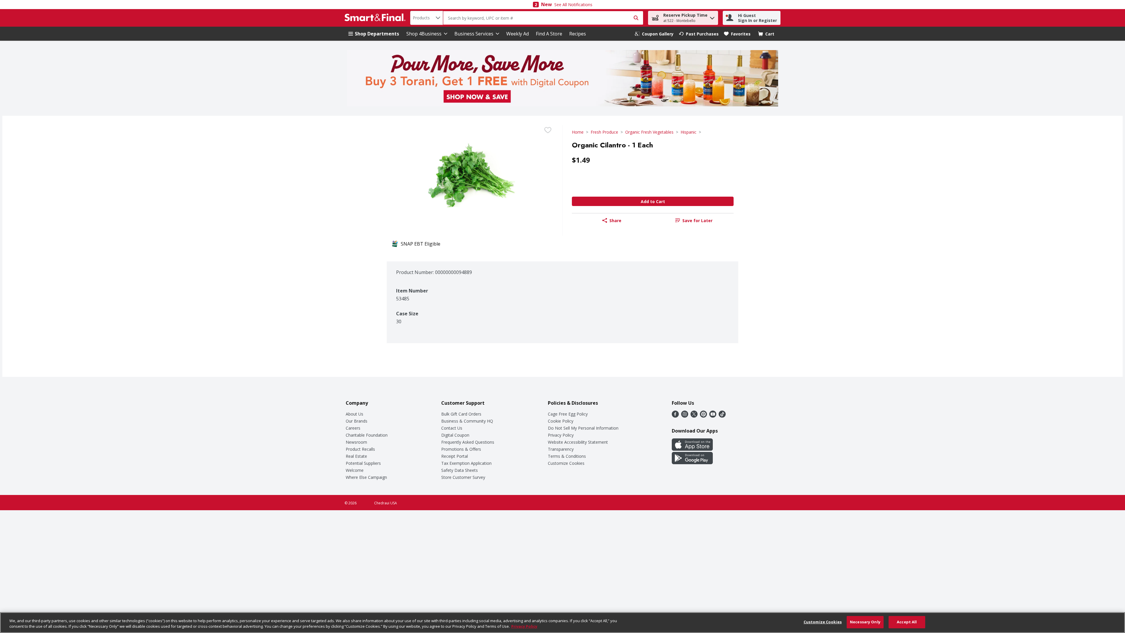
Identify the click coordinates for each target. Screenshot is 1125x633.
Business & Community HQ (467, 421)
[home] (376, 17)
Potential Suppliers (363, 463)
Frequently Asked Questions (467, 442)
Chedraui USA (385, 503)
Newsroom (356, 442)
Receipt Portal (454, 456)
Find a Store (549, 33)
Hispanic (688, 132)
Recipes (577, 33)
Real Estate (356, 456)
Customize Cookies (566, 463)
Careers (353, 428)
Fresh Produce (604, 132)
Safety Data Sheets (459, 470)
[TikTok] (722, 416)
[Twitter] (694, 416)
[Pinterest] (703, 416)
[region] (562, 622)
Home (578, 132)
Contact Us (451, 428)
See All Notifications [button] (573, 4)
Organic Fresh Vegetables (649, 132)
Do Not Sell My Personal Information (583, 428)
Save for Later (697, 220)
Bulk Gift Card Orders (461, 414)
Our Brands (356, 421)
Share (615, 220)
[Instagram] (684, 416)
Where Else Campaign (366, 477)
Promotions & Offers (461, 449)
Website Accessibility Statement (578, 442)
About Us (354, 414)
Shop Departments (377, 33)
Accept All (907, 622)
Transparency (561, 449)
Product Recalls (360, 449)
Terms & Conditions (567, 456)
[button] (712, 16)
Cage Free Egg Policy (568, 414)
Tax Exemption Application (466, 463)
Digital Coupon (455, 435)
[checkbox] (547, 130)
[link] (654, 33)
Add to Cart (653, 201)
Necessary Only (865, 622)
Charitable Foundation (367, 435)
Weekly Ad (517, 33)
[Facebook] (675, 416)
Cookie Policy (560, 421)
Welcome (355, 470)
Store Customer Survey (463, 477)
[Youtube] (712, 416)
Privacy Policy (561, 435)
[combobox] (426, 18)
